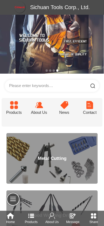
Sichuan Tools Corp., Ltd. (60, 7)
